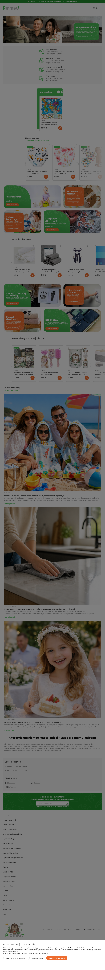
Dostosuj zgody (37, 958)
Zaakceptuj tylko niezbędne (16, 958)
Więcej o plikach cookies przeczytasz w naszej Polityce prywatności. (26, 953)
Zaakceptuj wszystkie (57, 958)
